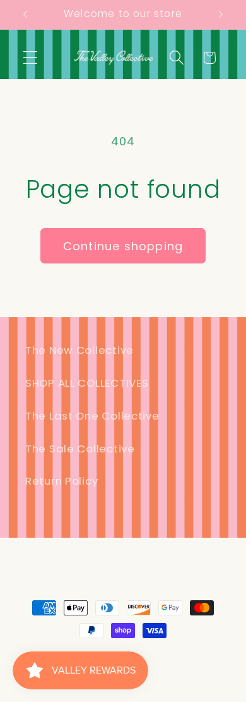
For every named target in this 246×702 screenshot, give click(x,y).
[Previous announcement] (25, 14)
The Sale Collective (80, 448)
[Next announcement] (221, 14)
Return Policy (61, 480)
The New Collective (79, 350)
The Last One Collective (92, 415)
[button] (30, 58)
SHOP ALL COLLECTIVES (86, 382)
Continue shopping (123, 246)
